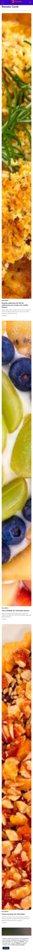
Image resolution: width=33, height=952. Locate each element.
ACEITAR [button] (6, 948)
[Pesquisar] (30, 2)
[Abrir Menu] (3, 2)
